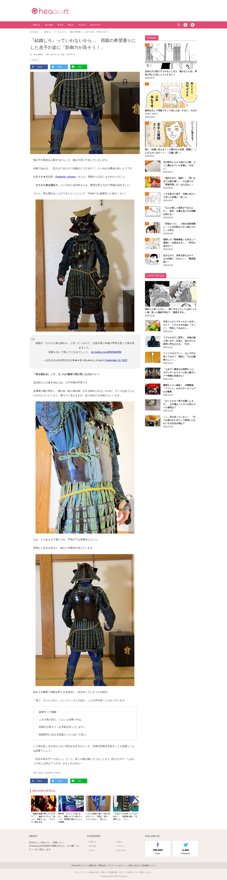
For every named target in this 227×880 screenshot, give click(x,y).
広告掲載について (148, 865)
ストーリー (95, 25)
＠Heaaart (55, 10)
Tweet (60, 67)
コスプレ (35, 60)
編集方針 (93, 865)
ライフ (60, 25)
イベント (82, 25)
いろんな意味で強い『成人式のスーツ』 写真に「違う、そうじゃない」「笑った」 (98, 816)
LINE (79, 67)
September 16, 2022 (116, 360)
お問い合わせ (133, 865)
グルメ (71, 25)
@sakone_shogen (65, 176)
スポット (37, 25)
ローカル (49, 25)
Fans (158, 851)
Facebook (185, 25)
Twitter (192, 25)
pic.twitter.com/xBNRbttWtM (106, 352)
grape (40, 773)
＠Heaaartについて (79, 865)
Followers (185, 851)
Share (40, 67)
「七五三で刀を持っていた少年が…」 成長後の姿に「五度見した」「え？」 (125, 816)
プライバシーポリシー (117, 865)
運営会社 (102, 865)
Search (178, 25)
